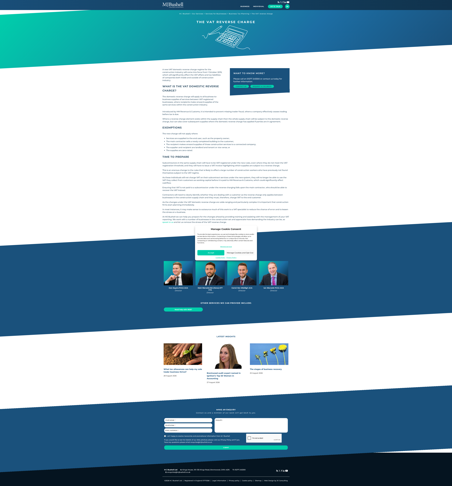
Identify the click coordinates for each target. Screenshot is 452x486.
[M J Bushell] (172, 5)
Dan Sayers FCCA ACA (178, 288)
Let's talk (275, 6)
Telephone (170, 425)
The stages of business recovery (266, 369)
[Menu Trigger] (287, 6)
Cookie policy (247, 481)
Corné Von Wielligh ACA (242, 288)
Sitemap (258, 481)
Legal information (219, 481)
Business (244, 6)
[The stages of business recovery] (269, 354)
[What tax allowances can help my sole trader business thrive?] (183, 354)
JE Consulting (282, 481)
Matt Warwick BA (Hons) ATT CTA (210, 289)
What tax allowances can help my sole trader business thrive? (183, 370)
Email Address (172, 430)
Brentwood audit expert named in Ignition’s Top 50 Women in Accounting (224, 376)
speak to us (167, 222)
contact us (268, 79)
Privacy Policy (231, 257)
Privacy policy (234, 481)
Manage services (226, 246)
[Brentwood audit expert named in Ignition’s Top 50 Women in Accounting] (226, 359)
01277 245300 (253, 79)
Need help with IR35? (183, 309)
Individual (258, 6)
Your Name (170, 420)
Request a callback (262, 86)
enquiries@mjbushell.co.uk (201, 442)
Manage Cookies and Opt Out (240, 253)
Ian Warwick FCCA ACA (274, 288)
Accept (211, 253)
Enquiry (219, 420)
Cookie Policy (220, 257)
